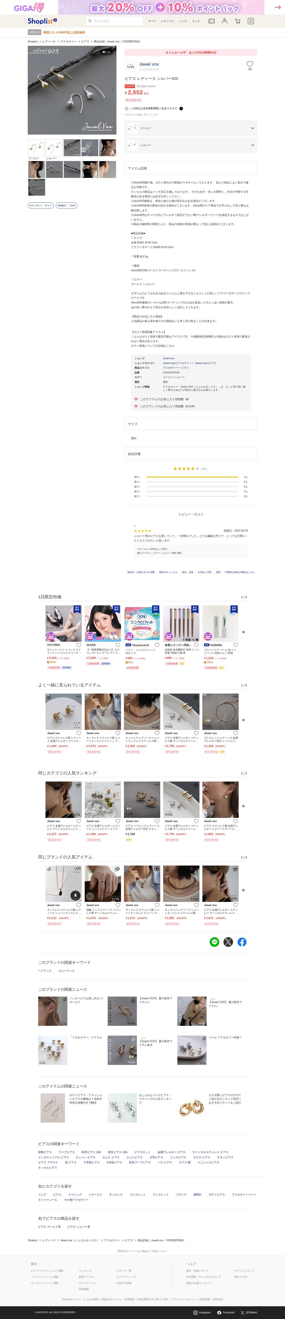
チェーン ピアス (86, 1157)
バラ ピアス (165, 1162)
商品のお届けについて (198, 1283)
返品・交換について (197, 1270)
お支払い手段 (205, 572)
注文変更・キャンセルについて (203, 1276)
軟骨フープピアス (140, 1162)
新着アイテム (86, 1276)
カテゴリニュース (126, 1276)
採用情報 (205, 1299)
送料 (218, 572)
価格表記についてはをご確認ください (142, 1251)
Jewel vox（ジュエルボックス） (80, 1240)
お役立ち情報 (123, 1283)
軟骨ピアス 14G (91, 1152)
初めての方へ (241, 1276)
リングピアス (178, 1157)
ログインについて (244, 1270)
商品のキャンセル (168, 572)
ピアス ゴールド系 (49, 1226)
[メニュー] (250, 21)
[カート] (237, 21)
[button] (191, 128)
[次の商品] (244, 640)
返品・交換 (187, 572)
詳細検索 (84, 1289)
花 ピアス (71, 1162)
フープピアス (67, 1152)
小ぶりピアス (134, 1157)
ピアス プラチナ (48, 1162)
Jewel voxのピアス (205, 363)
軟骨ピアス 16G (117, 1152)
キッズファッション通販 (44, 1283)
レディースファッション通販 (47, 1270)
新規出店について (112, 1299)
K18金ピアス (114, 1162)
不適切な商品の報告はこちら (240, 572)
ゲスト (140, 549)
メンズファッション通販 (44, 1276)
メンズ (183, 21)
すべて (152, 21)
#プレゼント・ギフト (41, 205)
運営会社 (218, 1299)
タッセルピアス (47, 1167)
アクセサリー (68, 41)
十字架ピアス (91, 1162)
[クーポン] (211, 21)
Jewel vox (168, 358)
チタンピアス (225, 1157)
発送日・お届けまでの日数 (141, 572)
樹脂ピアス (45, 1152)
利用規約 (130, 1299)
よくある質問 (90, 1299)
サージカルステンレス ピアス (210, 1152)
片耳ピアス (156, 1157)
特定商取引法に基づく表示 (153, 1299)
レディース (167, 21)
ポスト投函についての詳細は (152, 345)
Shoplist (33, 41)
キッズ (196, 21)
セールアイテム (87, 1283)
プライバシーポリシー (184, 1299)
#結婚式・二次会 (66, 205)
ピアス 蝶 (185, 1162)
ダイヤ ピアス (201, 1157)
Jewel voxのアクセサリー (177, 363)
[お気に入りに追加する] (78, 645)
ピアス (85, 41)
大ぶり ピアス (111, 1157)
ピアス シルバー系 (79, 1226)
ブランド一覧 (123, 1270)
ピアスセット (142, 1152)
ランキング (85, 1270)
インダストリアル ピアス (53, 1157)
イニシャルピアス (208, 1162)
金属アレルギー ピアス (171, 1152)
